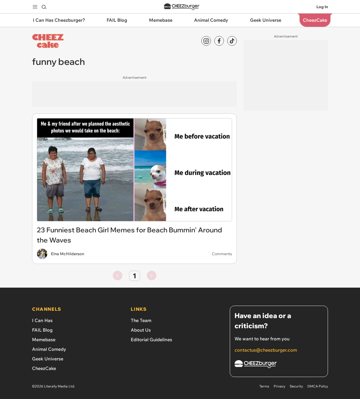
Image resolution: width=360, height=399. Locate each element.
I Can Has (42, 320)
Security (296, 386)
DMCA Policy (317, 386)
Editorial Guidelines (151, 339)
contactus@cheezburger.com (266, 350)
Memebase (43, 339)
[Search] (44, 7)
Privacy (279, 386)
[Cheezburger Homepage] (181, 7)
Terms (264, 386)
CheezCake (44, 368)
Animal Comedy (49, 349)
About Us (141, 330)
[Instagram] (206, 41)
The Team (141, 320)
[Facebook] (219, 41)
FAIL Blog (42, 330)
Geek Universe (47, 358)
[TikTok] (232, 41)
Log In (322, 6)
